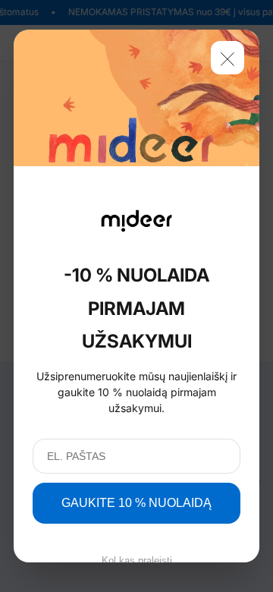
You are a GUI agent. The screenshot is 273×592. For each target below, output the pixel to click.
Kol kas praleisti (137, 560)
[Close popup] (227, 57)
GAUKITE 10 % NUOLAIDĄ (136, 502)
